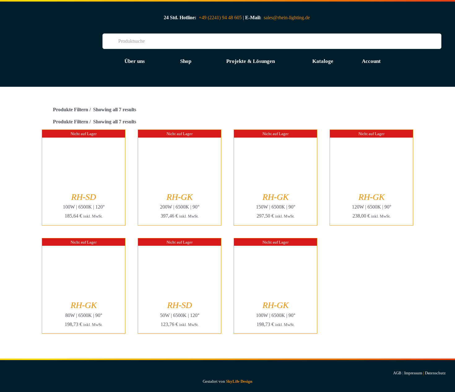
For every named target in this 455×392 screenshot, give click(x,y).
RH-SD (83, 197)
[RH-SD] (83, 134)
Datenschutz (435, 373)
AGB (397, 373)
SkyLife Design (239, 381)
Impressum (413, 373)
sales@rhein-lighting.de (287, 17)
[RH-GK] (179, 134)
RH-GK (180, 197)
